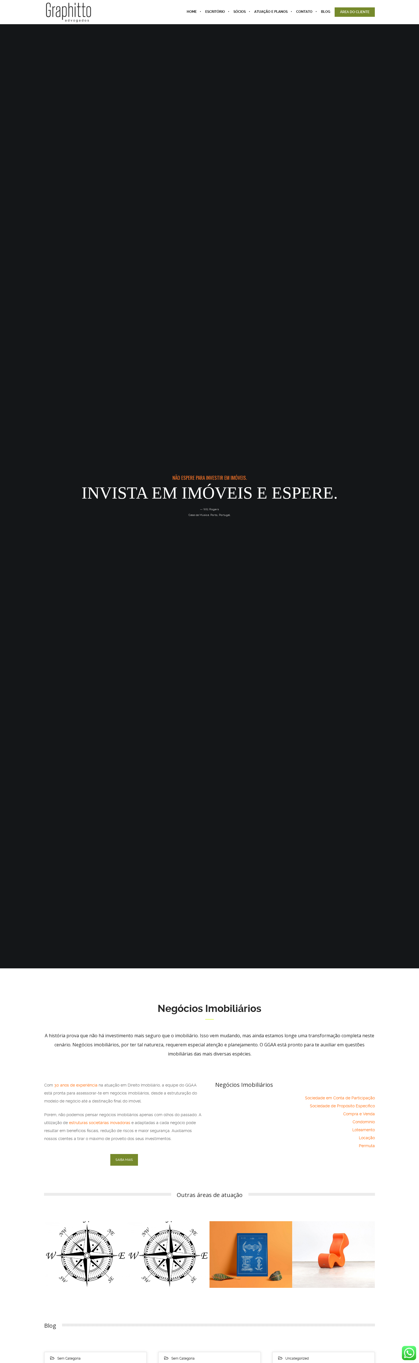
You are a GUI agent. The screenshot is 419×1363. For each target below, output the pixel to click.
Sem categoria (69, 1358)
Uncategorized (297, 1358)
